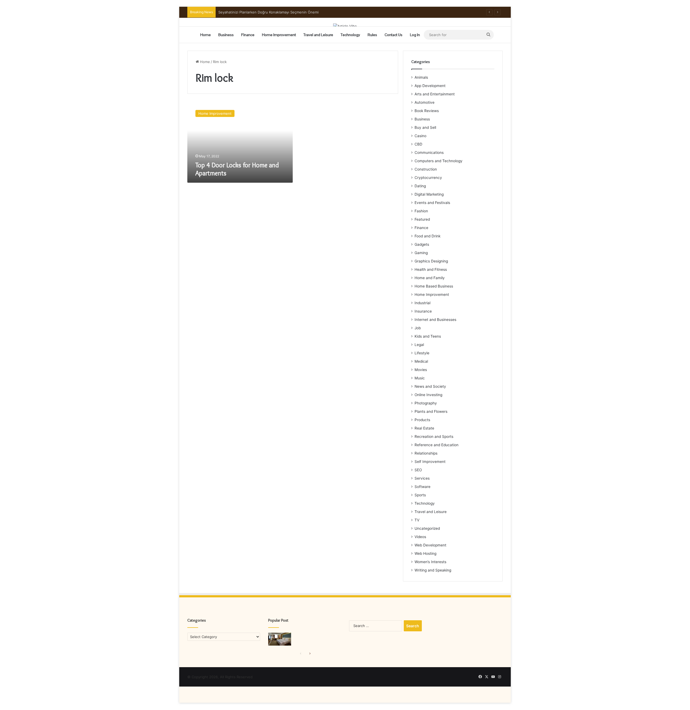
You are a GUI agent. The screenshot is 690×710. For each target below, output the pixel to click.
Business (226, 34)
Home (205, 34)
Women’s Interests (430, 562)
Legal (419, 344)
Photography (426, 403)
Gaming (421, 253)
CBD (418, 144)
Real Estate (424, 428)
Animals (421, 77)
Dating (420, 186)
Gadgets (422, 244)
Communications (429, 152)
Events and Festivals (432, 202)
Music (420, 378)
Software (422, 486)
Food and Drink (427, 236)
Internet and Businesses (435, 319)
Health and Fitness (431, 269)
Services (422, 478)
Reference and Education (436, 445)
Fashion (421, 211)
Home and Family (430, 278)
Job (418, 328)
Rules (372, 34)
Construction (426, 169)
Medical (421, 361)
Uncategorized (427, 528)
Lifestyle (422, 353)
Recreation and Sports (434, 436)
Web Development (430, 545)
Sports (420, 495)
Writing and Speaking (433, 570)
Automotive (424, 102)
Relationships (426, 453)
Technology (350, 34)
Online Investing (428, 395)
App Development (430, 86)
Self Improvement (430, 461)
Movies (421, 370)
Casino (420, 136)
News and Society (430, 386)
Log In (415, 34)
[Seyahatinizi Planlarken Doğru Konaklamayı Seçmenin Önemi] (279, 639)
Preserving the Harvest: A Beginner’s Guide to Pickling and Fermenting (277, 12)
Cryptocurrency (428, 177)
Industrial (422, 303)
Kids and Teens (428, 336)
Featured (422, 219)
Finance (247, 34)
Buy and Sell (425, 127)
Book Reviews (427, 111)
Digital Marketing (429, 194)
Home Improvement (279, 34)
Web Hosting (425, 553)
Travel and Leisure (318, 34)
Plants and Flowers (431, 411)
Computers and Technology (439, 161)
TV (417, 520)
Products (422, 420)
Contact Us (393, 34)
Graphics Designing (431, 261)
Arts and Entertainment (435, 94)
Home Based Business (434, 286)
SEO (418, 470)
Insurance (423, 311)
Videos (420, 537)
